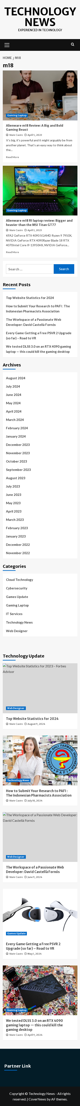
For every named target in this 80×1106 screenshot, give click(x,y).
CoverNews (37, 1099)
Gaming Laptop (16, 115)
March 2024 (15, 420)
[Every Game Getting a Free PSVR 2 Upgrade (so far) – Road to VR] (40, 914)
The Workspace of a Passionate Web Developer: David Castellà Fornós (33, 322)
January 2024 (16, 436)
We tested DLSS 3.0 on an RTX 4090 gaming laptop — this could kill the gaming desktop (38, 348)
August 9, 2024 (36, 723)
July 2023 (13, 486)
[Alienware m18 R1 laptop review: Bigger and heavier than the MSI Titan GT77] (40, 190)
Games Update (17, 597)
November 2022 (18, 553)
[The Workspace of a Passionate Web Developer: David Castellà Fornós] (40, 837)
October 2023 (16, 461)
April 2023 (14, 511)
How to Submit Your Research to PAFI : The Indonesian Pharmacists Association (38, 308)
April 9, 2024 (35, 1034)
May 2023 (13, 503)
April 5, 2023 (35, 134)
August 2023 (15, 478)
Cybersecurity (16, 588)
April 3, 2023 (35, 230)
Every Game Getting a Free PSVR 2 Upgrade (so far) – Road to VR (38, 335)
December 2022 (18, 544)
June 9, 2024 (35, 877)
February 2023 (17, 528)
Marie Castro (16, 135)
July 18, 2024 (35, 800)
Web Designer (17, 631)
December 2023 (18, 445)
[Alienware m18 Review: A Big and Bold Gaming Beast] (40, 95)
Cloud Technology (19, 580)
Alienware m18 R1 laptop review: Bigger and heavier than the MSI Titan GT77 (39, 223)
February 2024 (17, 428)
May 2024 (13, 403)
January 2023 (16, 536)
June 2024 (13, 395)
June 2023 (13, 495)
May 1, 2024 (35, 953)
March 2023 (15, 520)
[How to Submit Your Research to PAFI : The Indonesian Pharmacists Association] (40, 760)
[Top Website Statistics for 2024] (40, 688)
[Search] (72, 44)
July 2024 (13, 386)
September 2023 (18, 470)
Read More (12, 157)
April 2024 (14, 411)
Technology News (40, 17)
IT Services (14, 614)
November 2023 (18, 453)
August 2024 (15, 378)
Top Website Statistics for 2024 (30, 298)
